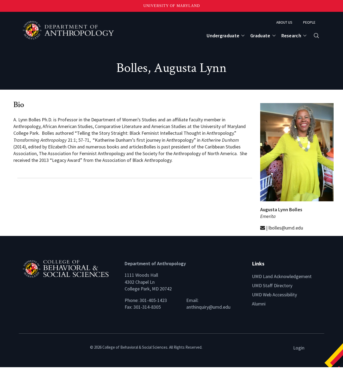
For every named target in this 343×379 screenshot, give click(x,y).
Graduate (260, 35)
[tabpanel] (134, 198)
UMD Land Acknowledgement (282, 276)
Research (291, 35)
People (309, 22)
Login (298, 348)
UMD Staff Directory (272, 285)
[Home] (70, 268)
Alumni (259, 304)
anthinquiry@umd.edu (208, 307)
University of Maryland (171, 6)
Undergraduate (223, 35)
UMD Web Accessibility (274, 294)
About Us (284, 22)
